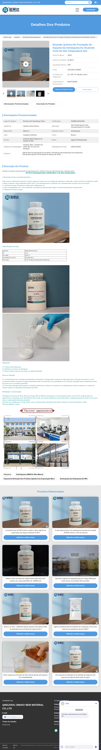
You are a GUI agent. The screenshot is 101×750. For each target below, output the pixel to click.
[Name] (89, 2)
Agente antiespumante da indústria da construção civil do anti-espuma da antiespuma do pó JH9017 (75, 628)
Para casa (8, 37)
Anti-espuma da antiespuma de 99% (73, 479)
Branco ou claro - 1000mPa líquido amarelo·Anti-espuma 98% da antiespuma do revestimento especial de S (25, 628)
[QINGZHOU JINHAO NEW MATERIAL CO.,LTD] (13, 10)
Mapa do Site (15, 746)
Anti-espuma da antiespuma (32, 37)
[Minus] (96, 703)
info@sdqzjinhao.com (14, 717)
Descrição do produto (45, 104)
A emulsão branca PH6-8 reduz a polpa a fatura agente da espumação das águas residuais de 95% (25, 531)
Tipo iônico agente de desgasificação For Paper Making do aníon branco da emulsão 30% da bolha (75, 580)
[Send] (96, 747)
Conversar (90, 10)
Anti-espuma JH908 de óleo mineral (29, 474)
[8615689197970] (56, 730)
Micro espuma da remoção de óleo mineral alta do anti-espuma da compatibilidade (26, 676)
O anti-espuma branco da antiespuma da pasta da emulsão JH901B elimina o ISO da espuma (75, 531)
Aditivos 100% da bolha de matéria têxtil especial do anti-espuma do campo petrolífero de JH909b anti (26, 580)
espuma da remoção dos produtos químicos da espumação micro (29, 479)
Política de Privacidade (5, 746)
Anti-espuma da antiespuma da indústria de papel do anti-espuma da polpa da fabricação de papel (75, 676)
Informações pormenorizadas (16, 104)
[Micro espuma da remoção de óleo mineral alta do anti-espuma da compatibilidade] (25, 657)
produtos (17, 37)
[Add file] (62, 747)
